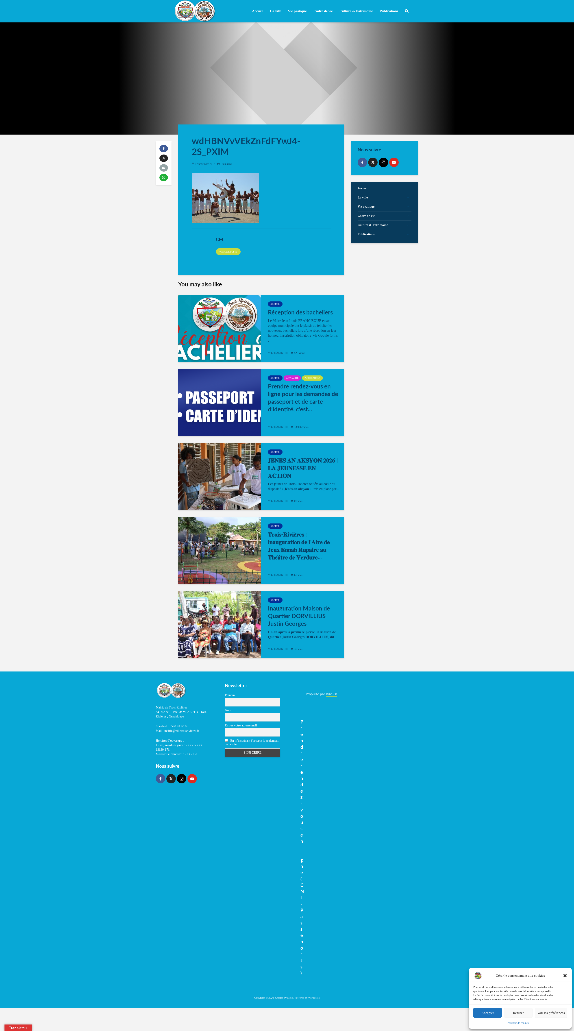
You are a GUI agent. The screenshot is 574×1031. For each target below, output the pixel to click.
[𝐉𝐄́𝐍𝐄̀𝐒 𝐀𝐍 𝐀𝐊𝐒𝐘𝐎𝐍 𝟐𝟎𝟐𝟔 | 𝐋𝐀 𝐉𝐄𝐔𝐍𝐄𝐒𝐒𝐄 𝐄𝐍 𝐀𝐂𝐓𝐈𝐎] (219, 476)
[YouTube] (394, 162)
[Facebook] (362, 162)
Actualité (292, 378)
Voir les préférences (551, 1013)
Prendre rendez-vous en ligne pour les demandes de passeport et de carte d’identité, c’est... (303, 398)
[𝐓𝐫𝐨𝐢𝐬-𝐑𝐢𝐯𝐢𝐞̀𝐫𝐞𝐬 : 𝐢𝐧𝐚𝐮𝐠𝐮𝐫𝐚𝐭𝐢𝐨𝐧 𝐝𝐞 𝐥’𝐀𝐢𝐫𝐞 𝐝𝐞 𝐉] (219, 550)
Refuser (518, 1013)
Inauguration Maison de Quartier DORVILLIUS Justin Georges (299, 616)
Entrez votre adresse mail (241, 725)
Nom (228, 710)
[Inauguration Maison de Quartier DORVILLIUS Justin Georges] (219, 624)
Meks (290, 997)
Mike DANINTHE (278, 353)
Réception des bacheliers (300, 313)
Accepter (487, 1013)
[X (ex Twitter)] (373, 162)
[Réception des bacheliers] (219, 328)
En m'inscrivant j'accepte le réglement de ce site (251, 742)
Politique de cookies (518, 1022)
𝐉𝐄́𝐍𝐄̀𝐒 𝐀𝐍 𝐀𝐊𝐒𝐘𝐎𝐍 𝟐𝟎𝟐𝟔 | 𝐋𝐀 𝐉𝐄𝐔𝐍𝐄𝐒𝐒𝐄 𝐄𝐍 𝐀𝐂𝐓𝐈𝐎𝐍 (303, 468)
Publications (312, 378)
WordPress (314, 997)
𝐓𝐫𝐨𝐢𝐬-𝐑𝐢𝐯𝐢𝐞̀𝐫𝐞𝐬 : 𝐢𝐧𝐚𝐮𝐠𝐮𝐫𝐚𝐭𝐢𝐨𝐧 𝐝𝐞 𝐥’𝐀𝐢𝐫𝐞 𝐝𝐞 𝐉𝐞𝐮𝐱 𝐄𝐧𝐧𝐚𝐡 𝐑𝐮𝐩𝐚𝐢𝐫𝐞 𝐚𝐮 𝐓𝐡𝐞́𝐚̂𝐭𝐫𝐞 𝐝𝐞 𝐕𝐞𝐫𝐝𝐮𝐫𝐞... (299, 546)
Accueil (257, 11)
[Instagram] (383, 162)
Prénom (230, 695)
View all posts (228, 252)
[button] (565, 975)
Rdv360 (331, 694)
